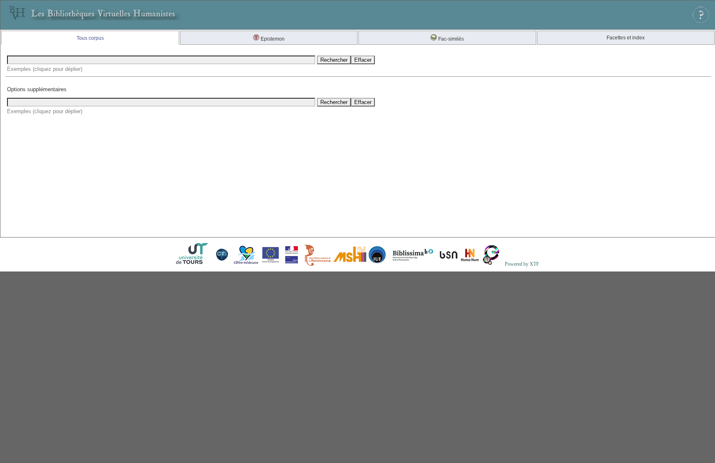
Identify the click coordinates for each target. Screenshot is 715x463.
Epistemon (272, 39)
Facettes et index (626, 38)
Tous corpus (90, 38)
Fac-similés (450, 39)
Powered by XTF (522, 264)
